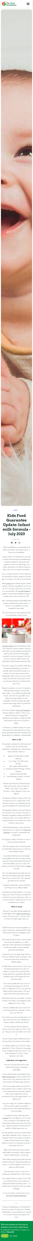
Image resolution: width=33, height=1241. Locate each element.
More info (10, 1232)
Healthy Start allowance (23, 914)
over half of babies (23, 591)
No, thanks (13, 1236)
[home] (9, 3)
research (8, 583)
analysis (29, 866)
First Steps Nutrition (8, 646)
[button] (28, 4)
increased (5, 1118)
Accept (5, 1236)
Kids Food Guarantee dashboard (16, 1196)
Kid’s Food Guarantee (23, 710)
